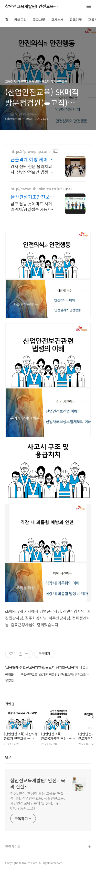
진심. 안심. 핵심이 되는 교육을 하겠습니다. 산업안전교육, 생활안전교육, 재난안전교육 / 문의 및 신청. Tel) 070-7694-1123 (37, 801)
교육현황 (76, 19)
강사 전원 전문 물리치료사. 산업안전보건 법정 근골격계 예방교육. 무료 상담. (31, 169)
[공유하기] (20, 654)
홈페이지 (11, 855)
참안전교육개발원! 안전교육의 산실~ (33, 6)
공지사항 (39, 19)
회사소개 (57, 19)
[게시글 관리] (27, 654)
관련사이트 (12, 846)
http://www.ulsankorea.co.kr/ (36, 189)
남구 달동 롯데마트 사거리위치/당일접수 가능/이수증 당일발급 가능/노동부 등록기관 (31, 206)
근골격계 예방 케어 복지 (32, 159)
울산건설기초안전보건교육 (32, 197)
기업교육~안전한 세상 (20, 863)
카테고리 (20, 19)
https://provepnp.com (30, 151)
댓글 (8, 757)
